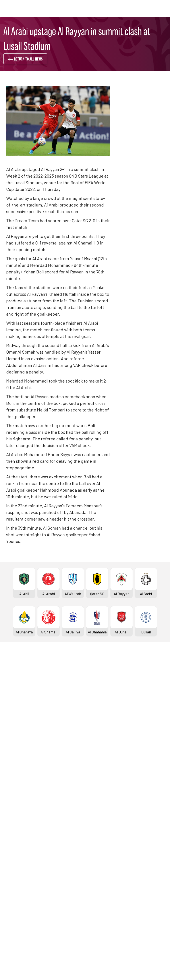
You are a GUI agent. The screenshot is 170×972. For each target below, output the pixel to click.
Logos (9, 883)
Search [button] (148, 8)
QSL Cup (91, 773)
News (8, 846)
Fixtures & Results (19, 692)
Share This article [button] (141, 363)
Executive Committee (102, 854)
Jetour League (97, 685)
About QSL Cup (97, 810)
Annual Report (96, 876)
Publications (95, 898)
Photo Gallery (15, 854)
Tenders (91, 861)
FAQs (8, 927)
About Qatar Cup (17, 802)
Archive (10, 714)
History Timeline (17, 729)
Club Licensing (96, 891)
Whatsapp (136, 391)
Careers (91, 868)
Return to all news (28, 59)
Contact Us (13, 919)
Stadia (9, 744)
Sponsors (12, 751)
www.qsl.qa (83, 961)
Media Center (15, 876)
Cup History (13, 795)
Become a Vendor (99, 883)
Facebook (135, 378)
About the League (18, 722)
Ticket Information (19, 737)
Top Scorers (14, 707)
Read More (129, 200)
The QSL (91, 846)
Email (132, 418)
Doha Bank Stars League (24, 685)
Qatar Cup (12, 773)
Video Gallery (14, 861)
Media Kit (12, 868)
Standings (12, 699)
